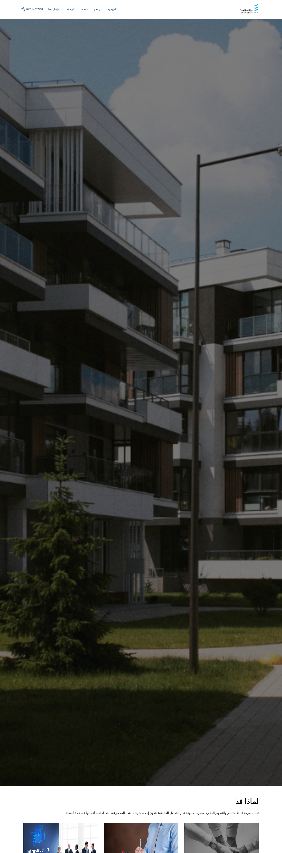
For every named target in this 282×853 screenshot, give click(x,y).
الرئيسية (112, 9)
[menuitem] (32, 9)
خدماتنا (84, 9)
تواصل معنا (53, 9)
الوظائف (70, 9)
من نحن (98, 9)
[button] (142, 783)
